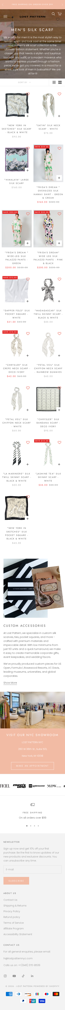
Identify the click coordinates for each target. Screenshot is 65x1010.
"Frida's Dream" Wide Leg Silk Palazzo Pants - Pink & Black (48, 258)
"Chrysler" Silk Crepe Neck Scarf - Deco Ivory (16, 368)
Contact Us (10, 900)
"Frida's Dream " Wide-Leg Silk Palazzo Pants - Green (16, 258)
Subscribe (16, 880)
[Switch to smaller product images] (60, 82)
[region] (32, 811)
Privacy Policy (11, 911)
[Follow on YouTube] (14, 976)
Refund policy (11, 917)
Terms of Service (13, 923)
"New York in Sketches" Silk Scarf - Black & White (17, 129)
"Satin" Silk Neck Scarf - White (48, 127)
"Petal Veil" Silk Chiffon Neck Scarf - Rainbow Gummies (48, 368)
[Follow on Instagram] (5, 976)
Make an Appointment (32, 765)
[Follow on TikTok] (23, 976)
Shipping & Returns (15, 905)
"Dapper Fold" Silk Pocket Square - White (16, 314)
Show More (10, 682)
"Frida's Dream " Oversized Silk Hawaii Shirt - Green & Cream (48, 192)
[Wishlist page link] (57, 19)
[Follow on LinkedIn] (32, 976)
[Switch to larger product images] (54, 82)
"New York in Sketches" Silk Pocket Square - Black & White (16, 533)
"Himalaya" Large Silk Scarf (16, 181)
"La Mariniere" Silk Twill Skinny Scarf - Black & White (16, 477)
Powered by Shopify (46, 986)
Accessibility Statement (17, 934)
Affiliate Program (13, 928)
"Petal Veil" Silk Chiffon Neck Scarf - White (16, 423)
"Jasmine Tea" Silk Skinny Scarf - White (48, 477)
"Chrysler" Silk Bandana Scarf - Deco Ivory (48, 423)
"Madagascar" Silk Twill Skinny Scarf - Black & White (48, 314)
